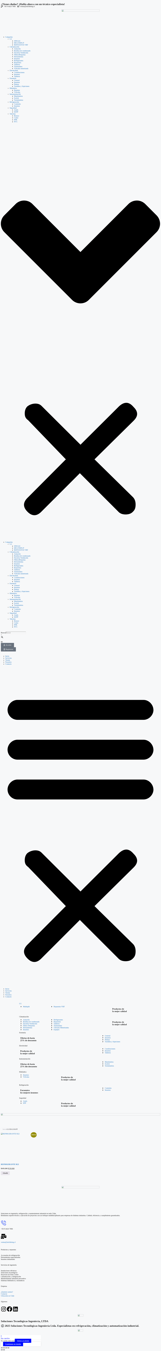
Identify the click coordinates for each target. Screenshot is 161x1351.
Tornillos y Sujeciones (21, 86)
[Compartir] (6, 1347)
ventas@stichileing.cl (8, 1242)
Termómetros (18, 100)
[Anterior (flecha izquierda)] (2, 1349)
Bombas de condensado (22, 51)
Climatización (14, 47)
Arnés (16, 110)
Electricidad (14, 70)
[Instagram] (3, 1309)
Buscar (3, 633)
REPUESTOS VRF (21, 45)
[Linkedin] (15, 1309)
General (16, 80)
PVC (16, 122)
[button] (80, 332)
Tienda (7, 660)
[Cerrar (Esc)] (8, 1347)
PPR (15, 120)
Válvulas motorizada (21, 68)
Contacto (8, 664)
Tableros (17, 64)
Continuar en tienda (13, 1344)
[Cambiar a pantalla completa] (4, 1347)
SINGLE (17, 41)
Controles (17, 104)
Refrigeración (14, 102)
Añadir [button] (5, 1173)
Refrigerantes (18, 61)
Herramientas (18, 57)
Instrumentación (15, 94)
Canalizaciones (19, 72)
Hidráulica (13, 88)
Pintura (16, 84)
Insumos (17, 59)
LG (11, 39)
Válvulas (17, 92)
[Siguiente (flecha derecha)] (4, 1349)
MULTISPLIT (19, 43)
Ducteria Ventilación (21, 53)
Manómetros (18, 96)
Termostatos (18, 66)
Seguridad (13, 108)
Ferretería (13, 78)
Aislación (17, 49)
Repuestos (17, 63)
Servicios (8, 658)
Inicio (7, 656)
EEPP (16, 112)
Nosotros (8, 662)
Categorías (9, 37)
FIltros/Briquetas (20, 55)
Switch (16, 98)
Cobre (16, 118)
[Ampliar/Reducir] (2, 1347)
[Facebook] (9, 1309)
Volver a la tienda (23, 1341)
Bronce (16, 116)
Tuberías (13, 114)
